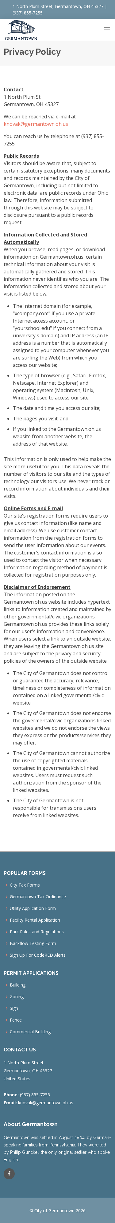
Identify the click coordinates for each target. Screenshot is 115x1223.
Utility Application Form (33, 908)
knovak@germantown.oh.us (36, 124)
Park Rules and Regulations (37, 932)
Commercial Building (30, 1032)
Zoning (17, 997)
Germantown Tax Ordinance (38, 897)
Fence (16, 1020)
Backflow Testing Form (33, 943)
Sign (14, 1008)
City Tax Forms (25, 885)
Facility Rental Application (35, 920)
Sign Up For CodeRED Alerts (38, 955)
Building (17, 985)
